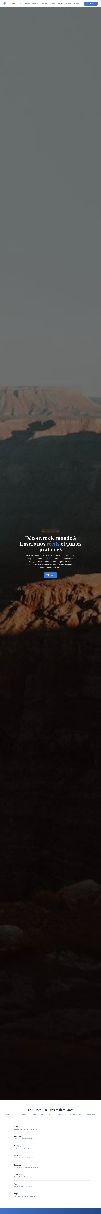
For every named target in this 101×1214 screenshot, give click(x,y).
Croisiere (44, 3)
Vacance (68, 3)
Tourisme (60, 3)
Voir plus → (50, 575)
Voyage (76, 3)
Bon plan (27, 3)
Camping (35, 3)
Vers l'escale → (91, 3)
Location (52, 3)
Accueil (13, 3)
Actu (20, 3)
